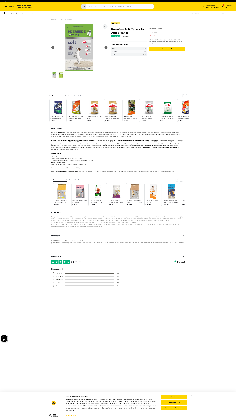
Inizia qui (209, 20)
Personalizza (173, 402)
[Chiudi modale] (42, 19)
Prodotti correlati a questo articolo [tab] (60, 96)
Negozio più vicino (8, 1)
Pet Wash (192, 18)
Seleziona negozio (25, 35)
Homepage (54, 20)
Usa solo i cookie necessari (174, 408)
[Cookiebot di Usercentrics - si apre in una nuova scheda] (53, 415)
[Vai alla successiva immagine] (106, 47)
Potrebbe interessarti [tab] (60, 180)
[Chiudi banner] (191, 395)
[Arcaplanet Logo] (25, 6)
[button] (79, 47)
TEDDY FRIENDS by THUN (193, 18)
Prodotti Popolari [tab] (79, 96)
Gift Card (229, 13)
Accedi (205, 16)
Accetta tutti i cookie (174, 397)
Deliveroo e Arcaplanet (195, 32)
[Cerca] (83, 6)
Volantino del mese (198, 18)
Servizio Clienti (18, 1)
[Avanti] (185, 95)
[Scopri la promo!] (218, 26)
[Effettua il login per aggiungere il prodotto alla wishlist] (105, 26)
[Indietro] (181, 95)
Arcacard (191, 21)
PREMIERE (114, 26)
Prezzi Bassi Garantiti (192, 21)
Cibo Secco (68, 20)
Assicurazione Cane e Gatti (196, 24)
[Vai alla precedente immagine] (52, 47)
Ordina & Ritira (195, 13)
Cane (61, 20)
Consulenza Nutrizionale (196, 27)
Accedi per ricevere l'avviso (167, 49)
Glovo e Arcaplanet (194, 29)
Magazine (222, 13)
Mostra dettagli (71, 415)
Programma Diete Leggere (193, 24)
